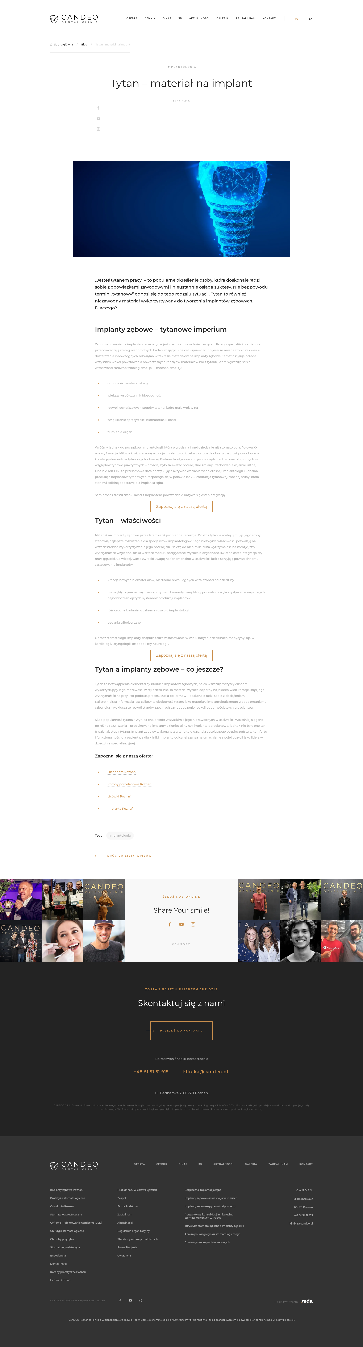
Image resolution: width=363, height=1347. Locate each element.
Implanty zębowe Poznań (66, 1189)
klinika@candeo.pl (206, 1071)
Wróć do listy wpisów (129, 855)
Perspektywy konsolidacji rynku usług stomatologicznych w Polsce (209, 1216)
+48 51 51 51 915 (151, 1071)
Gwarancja (124, 1255)
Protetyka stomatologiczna (67, 1198)
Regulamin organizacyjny (133, 1231)
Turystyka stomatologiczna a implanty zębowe (214, 1225)
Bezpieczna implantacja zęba (203, 1189)
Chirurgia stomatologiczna (67, 1231)
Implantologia (120, 835)
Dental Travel (58, 1263)
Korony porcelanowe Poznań (129, 784)
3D (180, 18)
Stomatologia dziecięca (65, 1247)
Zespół (121, 1198)
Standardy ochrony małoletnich (137, 1239)
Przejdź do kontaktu (181, 1030)
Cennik (150, 18)
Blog (84, 44)
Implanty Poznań (120, 809)
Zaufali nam (245, 18)
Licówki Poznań (119, 796)
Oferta (132, 18)
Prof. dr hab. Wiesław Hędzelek (137, 1189)
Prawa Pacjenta (127, 1247)
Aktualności (199, 18)
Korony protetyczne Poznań (68, 1272)
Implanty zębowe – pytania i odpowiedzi (210, 1206)
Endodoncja (58, 1255)
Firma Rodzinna (127, 1206)
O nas (167, 18)
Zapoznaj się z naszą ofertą (181, 506)
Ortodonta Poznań (122, 772)
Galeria (223, 18)
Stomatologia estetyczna (66, 1214)
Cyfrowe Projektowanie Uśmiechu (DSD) (76, 1222)
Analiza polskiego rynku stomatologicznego (212, 1234)
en (311, 18)
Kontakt (269, 18)
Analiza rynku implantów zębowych (207, 1242)
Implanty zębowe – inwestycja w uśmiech (211, 1198)
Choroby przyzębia (62, 1239)
